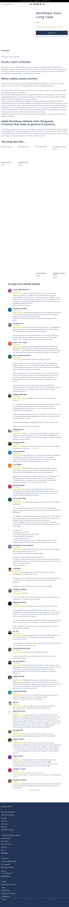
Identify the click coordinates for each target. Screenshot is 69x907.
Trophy (3, 818)
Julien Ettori (18, 323)
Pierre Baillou (18, 429)
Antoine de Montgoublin (23, 545)
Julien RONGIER (18, 442)
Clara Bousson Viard (21, 648)
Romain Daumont (20, 780)
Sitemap (4, 827)
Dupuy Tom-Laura (20, 342)
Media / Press (5, 890)
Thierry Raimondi (20, 394)
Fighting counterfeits (8, 893)
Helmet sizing (5, 838)
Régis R (15, 702)
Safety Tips (4, 824)
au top (15, 631)
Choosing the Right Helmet (10, 835)
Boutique (4, 853)
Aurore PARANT (19, 485)
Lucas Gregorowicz (21, 289)
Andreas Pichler (19, 602)
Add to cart (52, 33)
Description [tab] (5, 50)
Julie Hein (16, 568)
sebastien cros (19, 711)
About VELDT (6, 876)
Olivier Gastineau (20, 308)
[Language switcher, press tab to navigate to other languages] (8, 4)
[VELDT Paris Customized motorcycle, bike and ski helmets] (34, 4)
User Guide (5, 841)
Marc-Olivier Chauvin (21, 355)
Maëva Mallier (18, 676)
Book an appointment (8, 861)
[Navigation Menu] (2, 4)
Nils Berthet (18, 730)
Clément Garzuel (20, 589)
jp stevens (17, 464)
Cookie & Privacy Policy (9, 884)
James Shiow (18, 756)
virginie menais (19, 451)
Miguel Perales (19, 661)
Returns (4, 847)
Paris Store (4, 858)
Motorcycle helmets (8, 812)
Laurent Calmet (19, 769)
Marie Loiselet (19, 739)
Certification (5, 896)
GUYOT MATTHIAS (19, 498)
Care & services (6, 844)
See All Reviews (34, 790)
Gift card (4, 821)
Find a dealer (5, 864)
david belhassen (19, 691)
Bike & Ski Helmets (7, 815)
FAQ (2, 850)
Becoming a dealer (7, 867)
